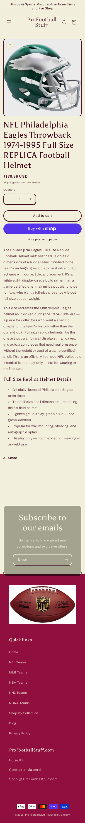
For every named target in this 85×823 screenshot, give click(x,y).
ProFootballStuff (35, 814)
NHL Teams (18, 692)
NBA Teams (18, 682)
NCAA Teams (19, 703)
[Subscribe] (67, 559)
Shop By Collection (23, 713)
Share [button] (12, 458)
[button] (9, 22)
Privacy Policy (19, 733)
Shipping (8, 182)
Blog (12, 723)
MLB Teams (18, 672)
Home (13, 652)
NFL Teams (18, 662)
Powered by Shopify (58, 814)
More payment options (42, 239)
